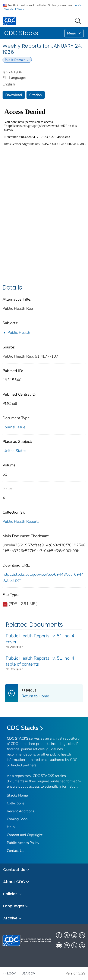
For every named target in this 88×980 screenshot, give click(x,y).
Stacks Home (17, 795)
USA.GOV (28, 973)
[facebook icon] (59, 935)
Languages (13, 906)
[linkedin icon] (82, 935)
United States (14, 450)
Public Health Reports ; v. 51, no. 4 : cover (41, 639)
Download (13, 94)
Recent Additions (20, 811)
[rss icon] (82, 945)
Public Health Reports (21, 521)
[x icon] (66, 935)
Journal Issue (14, 427)
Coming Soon (17, 819)
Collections (15, 803)
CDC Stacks (23, 728)
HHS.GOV (9, 973)
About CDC (14, 881)
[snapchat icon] (74, 945)
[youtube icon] (59, 945)
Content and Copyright (25, 834)
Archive (10, 918)
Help (11, 826)
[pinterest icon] (66, 945)
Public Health (18, 332)
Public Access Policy (23, 842)
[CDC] (10, 20)
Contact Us (15, 850)
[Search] (78, 20)
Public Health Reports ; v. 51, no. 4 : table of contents (41, 661)
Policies (10, 893)
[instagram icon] (74, 935)
